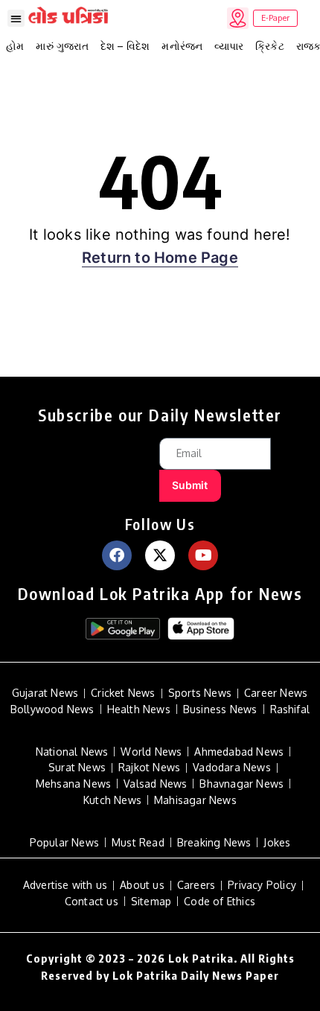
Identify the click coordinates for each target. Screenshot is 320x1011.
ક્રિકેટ (269, 45)
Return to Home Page (160, 258)
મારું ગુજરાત (62, 45)
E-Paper (275, 18)
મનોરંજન (181, 45)
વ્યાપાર (228, 45)
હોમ (15, 45)
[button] (16, 18)
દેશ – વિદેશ (125, 45)
